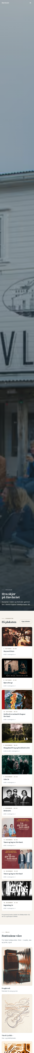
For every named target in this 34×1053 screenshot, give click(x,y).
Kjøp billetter (26, 621)
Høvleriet (5, 3)
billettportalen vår (25, 914)
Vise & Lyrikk (7, 1035)
